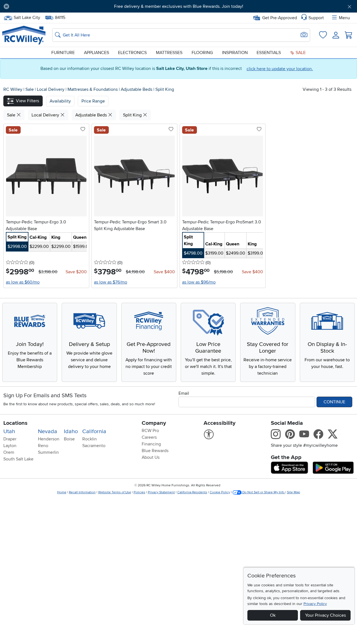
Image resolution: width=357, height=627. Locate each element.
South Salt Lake (18, 459)
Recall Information (82, 492)
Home (61, 492)
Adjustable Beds (137, 89)
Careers (149, 437)
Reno (43, 445)
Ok (273, 615)
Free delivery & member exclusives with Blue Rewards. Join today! (178, 6)
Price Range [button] (93, 101)
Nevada (47, 431)
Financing (151, 444)
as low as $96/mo (199, 282)
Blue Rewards (155, 450)
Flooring (202, 52)
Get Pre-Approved (279, 18)
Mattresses (169, 52)
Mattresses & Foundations (93, 89)
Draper (9, 439)
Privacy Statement (161, 492)
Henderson (48, 439)
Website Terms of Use (114, 492)
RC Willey (12, 89)
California (94, 431)
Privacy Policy (315, 603)
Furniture (63, 52)
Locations (15, 423)
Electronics (132, 52)
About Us (151, 457)
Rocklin (89, 439)
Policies (139, 492)
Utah (9, 431)
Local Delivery (51, 89)
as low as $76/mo (110, 282)
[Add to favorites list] (83, 129)
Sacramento (93, 445)
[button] (41, 6)
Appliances (96, 52)
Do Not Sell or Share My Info (263, 492)
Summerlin (48, 452)
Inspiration (235, 52)
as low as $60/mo (23, 282)
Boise (69, 439)
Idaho (71, 431)
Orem (8, 452)
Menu (344, 18)
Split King (164, 89)
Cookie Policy (220, 492)
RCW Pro (150, 430)
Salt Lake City (26, 17)
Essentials (269, 52)
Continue (334, 402)
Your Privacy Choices (325, 615)
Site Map (293, 492)
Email (183, 393)
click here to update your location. (280, 69)
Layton (9, 445)
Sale (300, 52)
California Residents (192, 492)
